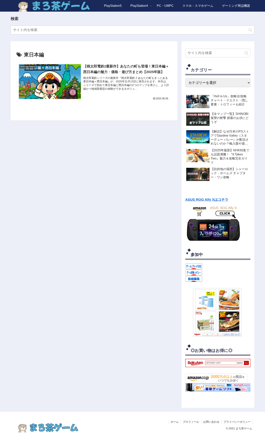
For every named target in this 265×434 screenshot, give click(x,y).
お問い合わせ (211, 421)
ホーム (175, 421)
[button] (250, 30)
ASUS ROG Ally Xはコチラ (206, 200)
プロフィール (191, 421)
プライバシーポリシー (237, 421)
